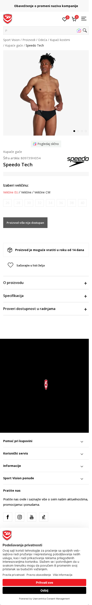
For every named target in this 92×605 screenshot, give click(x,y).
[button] (46, 30)
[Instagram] (19, 517)
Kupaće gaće (14, 45)
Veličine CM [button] (42, 192)
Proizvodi (28, 40)
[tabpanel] (46, 93)
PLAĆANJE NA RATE (60, 4)
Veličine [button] (26, 192)
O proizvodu (13, 282)
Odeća (42, 40)
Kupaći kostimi (60, 40)
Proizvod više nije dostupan (25, 223)
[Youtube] (31, 517)
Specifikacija (13, 295)
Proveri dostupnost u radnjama (29, 308)
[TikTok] (43, 517)
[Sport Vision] (7, 18)
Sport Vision (11, 40)
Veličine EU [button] (10, 192)
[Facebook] (7, 517)
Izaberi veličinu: (16, 185)
